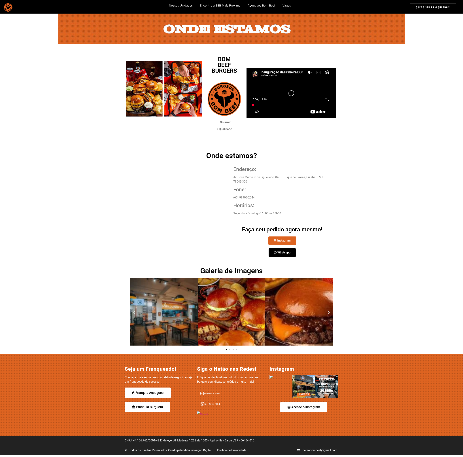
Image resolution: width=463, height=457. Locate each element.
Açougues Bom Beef (261, 5)
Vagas (287, 5)
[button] (134, 312)
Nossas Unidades (181, 5)
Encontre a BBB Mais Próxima (220, 5)
